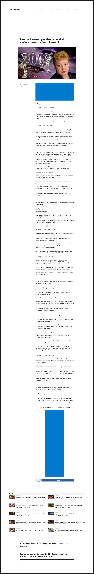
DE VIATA (59, 10)
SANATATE (66, 10)
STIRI (37, 10)
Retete (83, 10)
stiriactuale (22, 82)
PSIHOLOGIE (52, 10)
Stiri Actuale (14, 10)
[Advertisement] (47, 28)
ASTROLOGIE (43, 10)
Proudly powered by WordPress (21, 567)
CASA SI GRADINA (75, 10)
